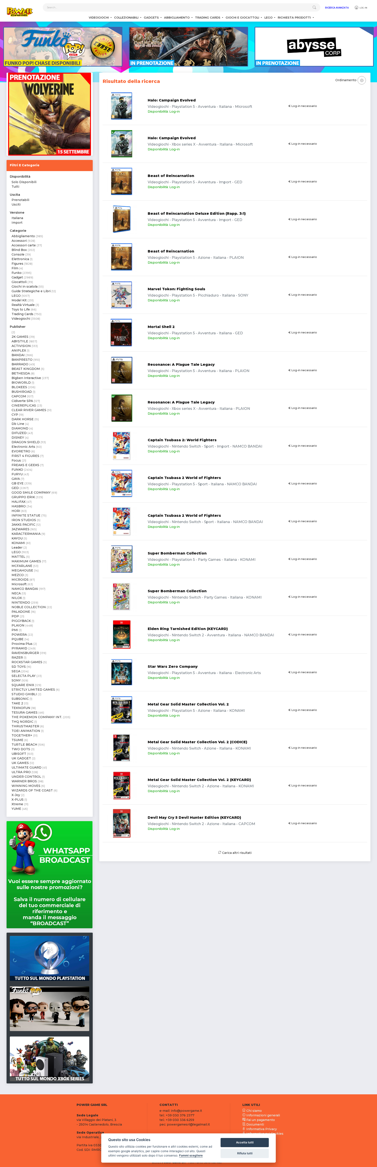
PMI (15, 630)
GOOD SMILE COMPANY (31, 492)
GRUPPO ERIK (23, 497)
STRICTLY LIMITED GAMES (33, 690)
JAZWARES (20, 529)
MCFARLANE (22, 566)
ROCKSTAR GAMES (27, 662)
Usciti (16, 204)
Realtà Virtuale (23, 305)
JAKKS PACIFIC (23, 525)
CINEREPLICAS (24, 405)
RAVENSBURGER (25, 653)
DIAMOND (20, 428)
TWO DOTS (21, 749)
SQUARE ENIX (23, 685)
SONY (16, 680)
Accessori (19, 241)
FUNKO (17, 470)
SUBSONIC (20, 699)
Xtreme (17, 804)
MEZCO (18, 575)
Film (15, 268)
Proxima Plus (22, 644)
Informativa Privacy (261, 1129)
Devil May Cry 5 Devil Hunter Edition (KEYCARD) (194, 817)
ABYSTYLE (20, 341)
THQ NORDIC (22, 722)
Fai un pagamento (260, 1120)
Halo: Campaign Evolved (172, 100)
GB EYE (18, 483)
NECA (16, 593)
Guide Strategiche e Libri (31, 291)
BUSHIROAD (22, 392)
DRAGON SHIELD (26, 442)
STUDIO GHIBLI (24, 694)
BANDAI (18, 355)
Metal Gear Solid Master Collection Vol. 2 (188, 704)
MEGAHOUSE (22, 570)
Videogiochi (21, 319)
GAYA (16, 479)
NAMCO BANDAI (25, 589)
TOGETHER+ (22, 735)
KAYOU (17, 538)
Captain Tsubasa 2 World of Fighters (184, 478)
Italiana (17, 218)
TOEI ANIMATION (26, 731)
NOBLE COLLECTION (29, 607)
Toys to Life (21, 309)
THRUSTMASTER (25, 726)
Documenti (254, 1124)
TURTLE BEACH (24, 745)
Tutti (15, 187)
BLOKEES (19, 387)
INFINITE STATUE (26, 515)
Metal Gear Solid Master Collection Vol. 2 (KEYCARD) (199, 780)
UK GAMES (20, 763)
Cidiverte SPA (22, 401)
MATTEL (18, 557)
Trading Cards (22, 314)
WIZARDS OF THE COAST (32, 790)
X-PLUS (18, 799)
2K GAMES (20, 337)
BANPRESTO (22, 360)
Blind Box (19, 250)
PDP (15, 616)
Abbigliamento (23, 236)
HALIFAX (19, 502)
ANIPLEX (19, 350)
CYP (15, 415)
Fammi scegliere (191, 1155)
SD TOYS (19, 667)
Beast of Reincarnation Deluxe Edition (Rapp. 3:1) (197, 213)
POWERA (19, 635)
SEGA (16, 671)
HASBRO (19, 506)
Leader (17, 547)
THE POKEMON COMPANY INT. (37, 717)
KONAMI (18, 543)
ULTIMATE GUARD (26, 767)
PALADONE (21, 612)
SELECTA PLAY (24, 676)
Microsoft (19, 584)
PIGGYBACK (21, 621)
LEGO (16, 296)
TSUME (17, 740)
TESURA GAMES (25, 712)
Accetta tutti (245, 1142)
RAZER (17, 657)
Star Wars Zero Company (173, 666)
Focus (16, 460)
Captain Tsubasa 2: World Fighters (182, 440)
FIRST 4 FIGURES (25, 456)
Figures (17, 264)
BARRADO (20, 364)
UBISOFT (19, 754)
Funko (17, 273)
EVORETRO (21, 451)
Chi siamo (253, 1111)
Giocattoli (19, 282)
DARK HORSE (23, 419)
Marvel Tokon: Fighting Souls (176, 289)
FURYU (17, 474)
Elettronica (20, 259)
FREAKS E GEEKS (25, 465)
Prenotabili (20, 200)
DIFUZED (19, 433)
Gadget (17, 277)
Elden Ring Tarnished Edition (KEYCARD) (188, 629)
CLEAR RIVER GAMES (29, 410)
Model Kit (19, 300)
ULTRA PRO (21, 772)
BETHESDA (21, 373)
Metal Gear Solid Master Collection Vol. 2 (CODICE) (197, 742)
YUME (16, 809)
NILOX (17, 598)
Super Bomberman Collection (177, 553)
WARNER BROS (24, 781)
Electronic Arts (23, 447)
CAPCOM (19, 396)
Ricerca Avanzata (337, 7)
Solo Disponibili (24, 182)
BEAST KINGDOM (26, 369)
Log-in (363, 7)
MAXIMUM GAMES (26, 561)
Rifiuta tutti (244, 1153)
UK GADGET (21, 758)
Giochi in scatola (25, 286)
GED (15, 488)
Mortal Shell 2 (161, 327)
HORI (16, 511)
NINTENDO (21, 602)
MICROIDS (20, 580)
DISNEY (18, 437)
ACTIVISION (21, 346)
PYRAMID (19, 648)
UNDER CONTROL (26, 777)
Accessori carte (24, 245)
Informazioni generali (262, 1115)
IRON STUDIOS (24, 520)
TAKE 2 (17, 703)
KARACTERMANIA (26, 534)
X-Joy (16, 795)
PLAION (18, 625)
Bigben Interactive (26, 378)
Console (18, 254)
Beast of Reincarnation (171, 176)
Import (17, 223)
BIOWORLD (21, 382)
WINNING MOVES (26, 786)
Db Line (18, 424)
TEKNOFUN (21, 708)
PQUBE (18, 639)
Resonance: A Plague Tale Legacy (181, 364)
